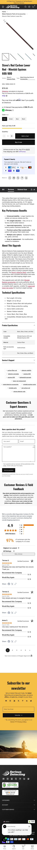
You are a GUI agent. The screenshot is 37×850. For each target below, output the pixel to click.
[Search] (25, 7)
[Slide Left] (3, 2)
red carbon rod (25, 388)
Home (4, 11)
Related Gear (22, 189)
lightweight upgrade (25, 377)
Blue (17, 119)
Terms (12, 721)
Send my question (9, 470)
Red (4, 119)
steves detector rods (19, 391)
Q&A (2, 189)
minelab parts (13, 388)
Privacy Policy (21, 721)
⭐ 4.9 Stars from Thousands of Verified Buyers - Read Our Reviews (18, 2)
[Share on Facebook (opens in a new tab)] (9, 584)
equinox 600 (27, 374)
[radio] (27, 525)
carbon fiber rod (12, 370)
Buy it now (18, 142)
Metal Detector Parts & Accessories (14, 14)
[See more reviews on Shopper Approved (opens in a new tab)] (15, 584)
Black (23, 119)
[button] (25, 7)
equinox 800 (11, 377)
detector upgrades (13, 374)
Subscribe (17, 715)
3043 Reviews (12, 534)
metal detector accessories (10, 384)
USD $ (7, 821)
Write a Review (18, 554)
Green (11, 119)
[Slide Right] (33, 2)
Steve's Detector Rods (11, 78)
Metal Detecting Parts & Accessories (27, 78)
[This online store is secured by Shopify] (31, 821)
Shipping (5, 91)
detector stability (26, 370)
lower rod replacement (19, 381)
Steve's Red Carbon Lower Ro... (12, 16)
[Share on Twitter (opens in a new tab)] (12, 584)
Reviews (11, 189)
